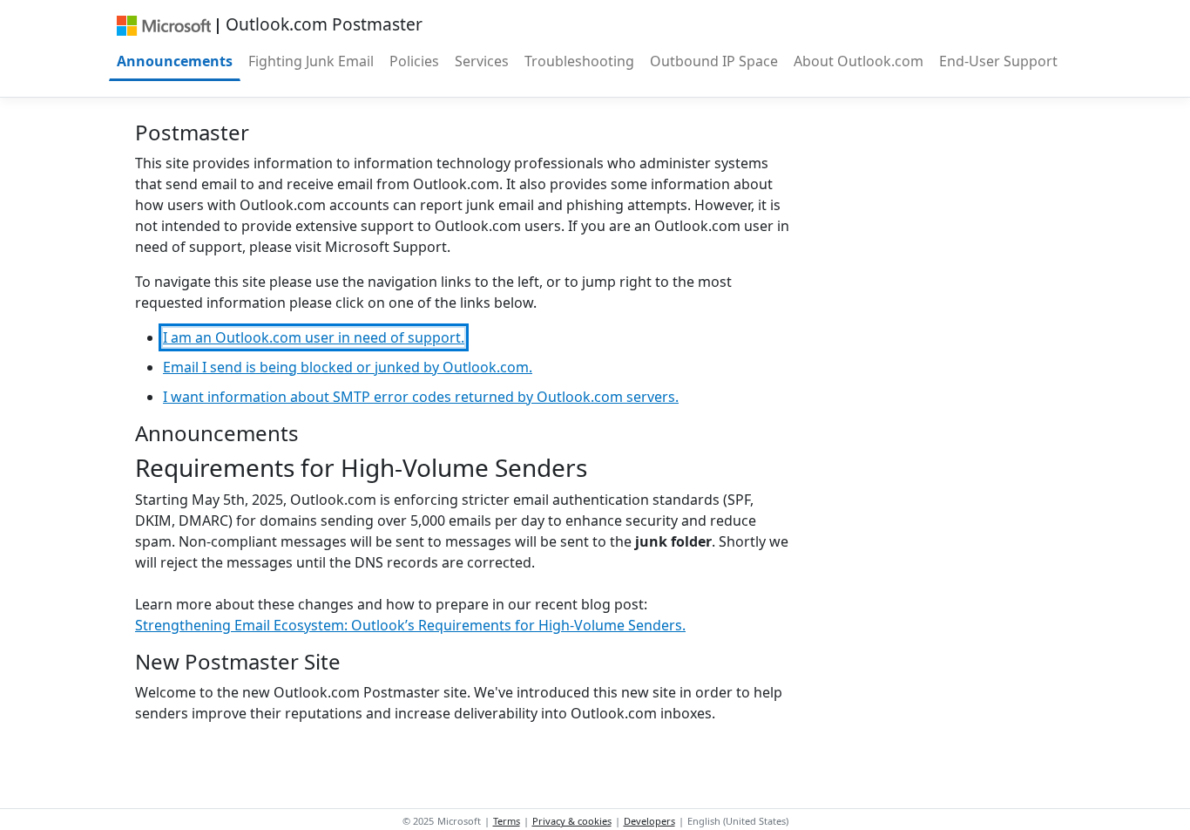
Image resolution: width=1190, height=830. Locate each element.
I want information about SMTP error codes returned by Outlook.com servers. (421, 396)
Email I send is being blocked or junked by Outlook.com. (347, 367)
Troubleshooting (579, 61)
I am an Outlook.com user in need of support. (313, 337)
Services (482, 61)
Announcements (175, 61)
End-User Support (998, 61)
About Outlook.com (858, 61)
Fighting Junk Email (311, 61)
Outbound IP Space (714, 61)
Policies (414, 61)
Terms (506, 820)
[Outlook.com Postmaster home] (163, 24)
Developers (649, 820)
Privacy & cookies (572, 820)
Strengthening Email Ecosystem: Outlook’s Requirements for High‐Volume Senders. (410, 625)
